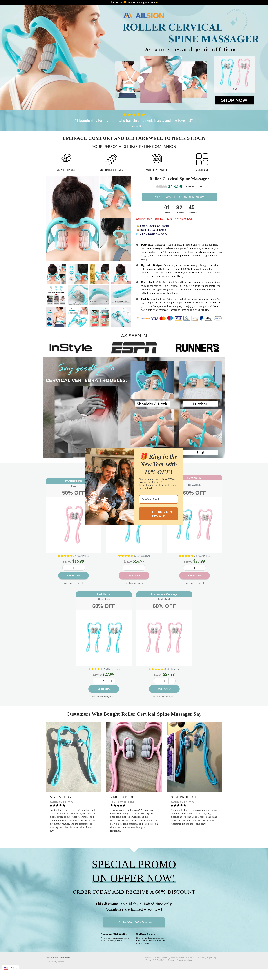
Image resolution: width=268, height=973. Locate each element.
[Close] (179, 451)
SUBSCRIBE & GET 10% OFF (158, 513)
